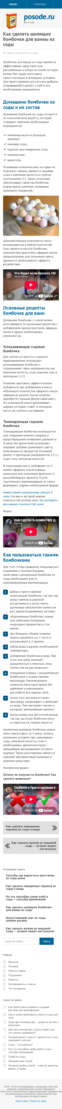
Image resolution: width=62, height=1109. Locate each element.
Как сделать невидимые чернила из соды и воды (23, 827)
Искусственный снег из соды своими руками (25, 919)
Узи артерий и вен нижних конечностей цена (30, 502)
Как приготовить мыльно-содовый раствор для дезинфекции (28, 1008)
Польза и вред (16, 970)
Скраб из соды (16, 1056)
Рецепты (13, 979)
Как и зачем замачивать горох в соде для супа (33, 1016)
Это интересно (17, 988)
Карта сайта (22, 1101)
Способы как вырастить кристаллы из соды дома (30, 876)
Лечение (13, 966)
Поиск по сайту (38, 1101)
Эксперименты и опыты (27, 52)
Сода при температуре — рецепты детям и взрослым (33, 1023)
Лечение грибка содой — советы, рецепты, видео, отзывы (33, 1067)
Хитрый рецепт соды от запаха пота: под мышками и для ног (33, 1038)
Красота (13, 961)
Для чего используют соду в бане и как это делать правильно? (31, 1031)
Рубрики (40, 4)
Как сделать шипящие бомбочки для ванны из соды (29, 908)
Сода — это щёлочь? (20, 1044)
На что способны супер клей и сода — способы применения (27, 898)
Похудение (15, 975)
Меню (13, 4)
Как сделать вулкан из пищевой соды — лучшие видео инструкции (34, 846)
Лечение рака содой (20, 1061)
